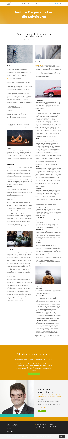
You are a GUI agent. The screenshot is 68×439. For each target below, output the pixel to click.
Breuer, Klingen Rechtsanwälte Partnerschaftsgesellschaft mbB (41, 429)
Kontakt (42, 410)
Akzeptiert (62, 436)
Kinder (9, 148)
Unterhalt (38, 287)
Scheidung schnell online (26, 3)
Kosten (9, 66)
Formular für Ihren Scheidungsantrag (40, 3)
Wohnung (10, 249)
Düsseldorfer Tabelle (12, 178)
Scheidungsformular (39, 65)
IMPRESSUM (52, 424)
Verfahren (38, 62)
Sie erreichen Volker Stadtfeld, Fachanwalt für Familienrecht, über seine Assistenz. (49, 396)
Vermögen (39, 100)
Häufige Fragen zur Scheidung (53, 3)
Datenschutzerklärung (45, 407)
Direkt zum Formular (34, 374)
